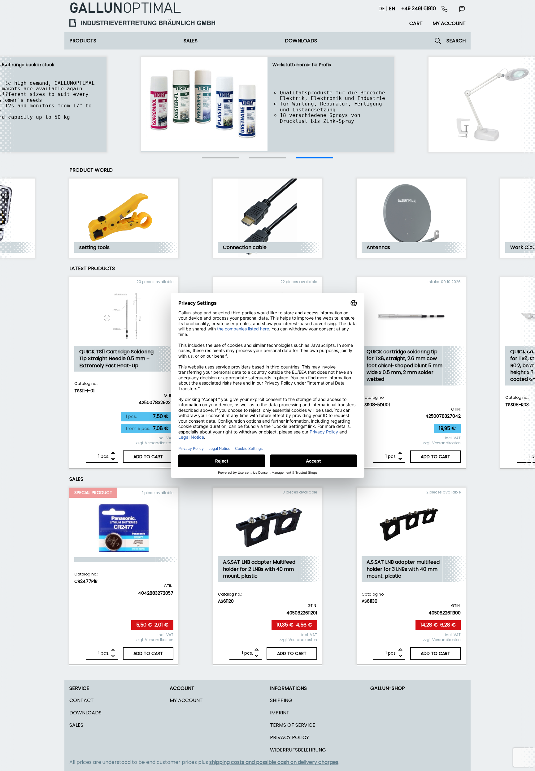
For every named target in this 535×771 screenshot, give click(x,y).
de (381, 8)
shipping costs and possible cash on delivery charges (273, 762)
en (392, 8)
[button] (220, 157)
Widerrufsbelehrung (298, 749)
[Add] (113, 453)
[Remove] (113, 459)
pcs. (105, 456)
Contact (81, 700)
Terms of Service (292, 725)
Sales (191, 40)
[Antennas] (411, 256)
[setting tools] (123, 256)
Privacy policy (289, 737)
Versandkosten (159, 443)
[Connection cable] (267, 256)
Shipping (281, 700)
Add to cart (148, 457)
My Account (186, 700)
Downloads (301, 40)
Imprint (279, 712)
